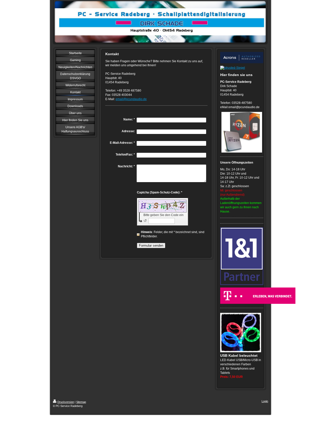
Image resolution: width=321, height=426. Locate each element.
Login (265, 401)
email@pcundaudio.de (131, 99)
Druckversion (65, 401)
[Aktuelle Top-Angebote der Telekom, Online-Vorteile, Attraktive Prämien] (241, 296)
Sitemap (81, 401)
